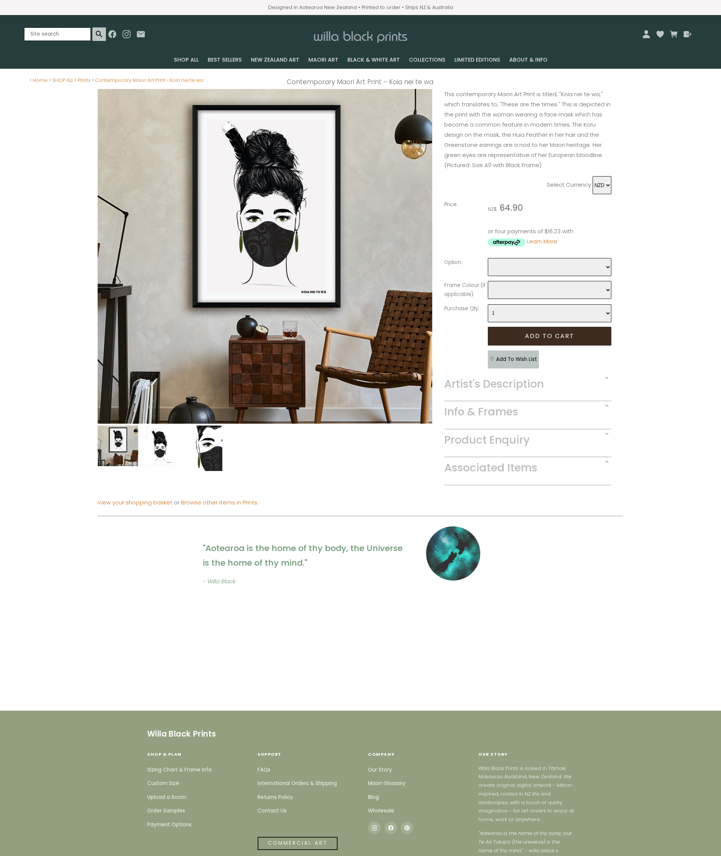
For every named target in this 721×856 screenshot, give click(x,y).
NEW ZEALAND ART (275, 59)
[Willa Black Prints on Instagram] (374, 827)
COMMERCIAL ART (297, 843)
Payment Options (169, 824)
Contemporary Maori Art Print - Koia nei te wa (149, 80)
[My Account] (646, 34)
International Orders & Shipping (297, 783)
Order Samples (166, 810)
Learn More (542, 241)
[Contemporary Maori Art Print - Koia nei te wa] (265, 422)
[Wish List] (660, 34)
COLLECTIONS (427, 59)
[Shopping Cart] (674, 34)
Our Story (380, 769)
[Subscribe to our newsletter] (140, 36)
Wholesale (381, 810)
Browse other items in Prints (219, 502)
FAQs (264, 769)
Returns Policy (275, 797)
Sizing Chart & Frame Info (179, 769)
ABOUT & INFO (528, 59)
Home (40, 80)
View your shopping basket (135, 502)
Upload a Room (166, 797)
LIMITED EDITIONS (477, 59)
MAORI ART (323, 59)
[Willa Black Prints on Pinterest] (407, 827)
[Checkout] (688, 34)
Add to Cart (549, 336)
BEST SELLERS (225, 59)
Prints (84, 80)
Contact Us (272, 810)
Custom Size (163, 783)
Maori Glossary (387, 783)
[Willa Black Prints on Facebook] (391, 827)
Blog (373, 797)
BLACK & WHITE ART (373, 59)
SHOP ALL (186, 59)
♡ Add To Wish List (513, 359)
